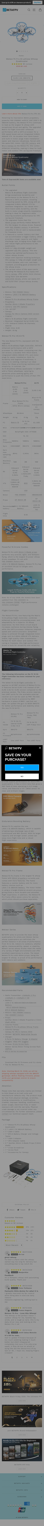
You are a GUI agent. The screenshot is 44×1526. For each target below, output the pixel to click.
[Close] (40, 748)
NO (22, 776)
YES (22, 767)
